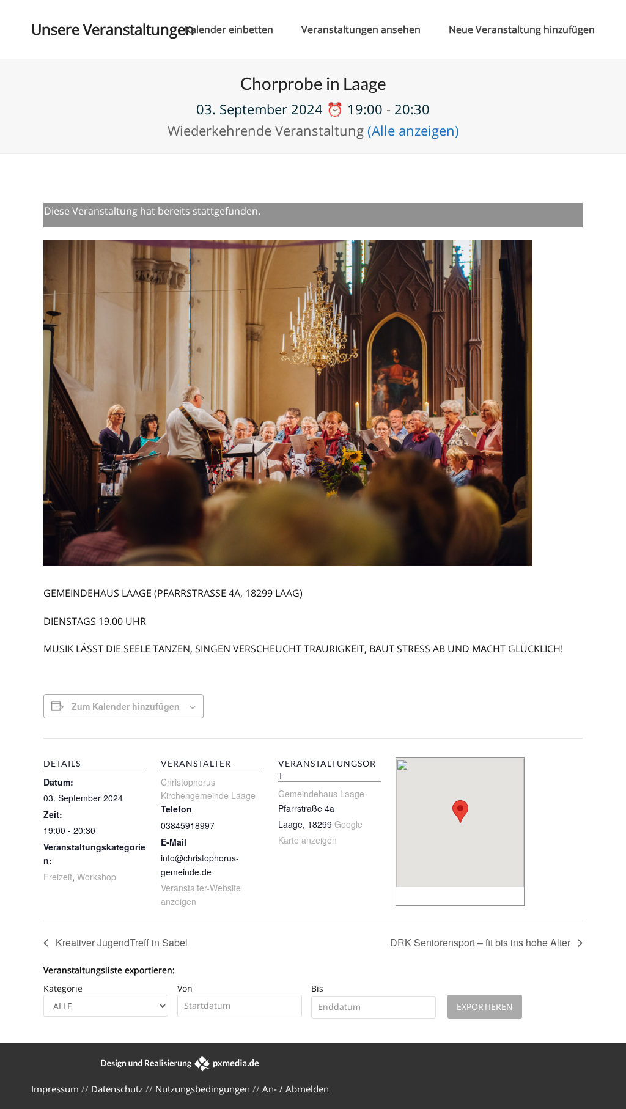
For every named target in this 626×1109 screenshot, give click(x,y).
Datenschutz (117, 1089)
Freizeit (57, 877)
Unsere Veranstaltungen (112, 29)
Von (185, 988)
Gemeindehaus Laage (321, 793)
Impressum (55, 1089)
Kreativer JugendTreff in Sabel (120, 942)
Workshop (96, 877)
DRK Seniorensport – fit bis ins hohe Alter (481, 942)
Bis (317, 988)
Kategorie (63, 988)
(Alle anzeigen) (413, 130)
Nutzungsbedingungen (202, 1089)
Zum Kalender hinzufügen (126, 706)
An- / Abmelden (295, 1089)
